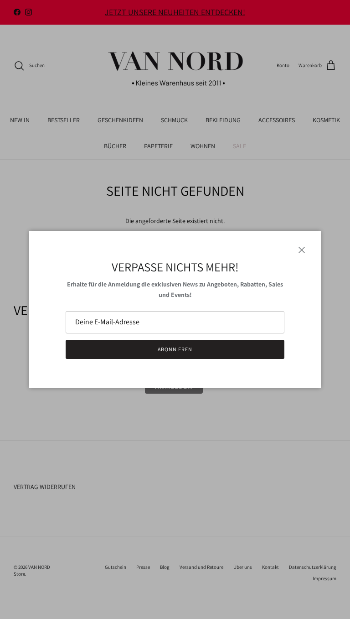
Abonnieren (175, 349)
